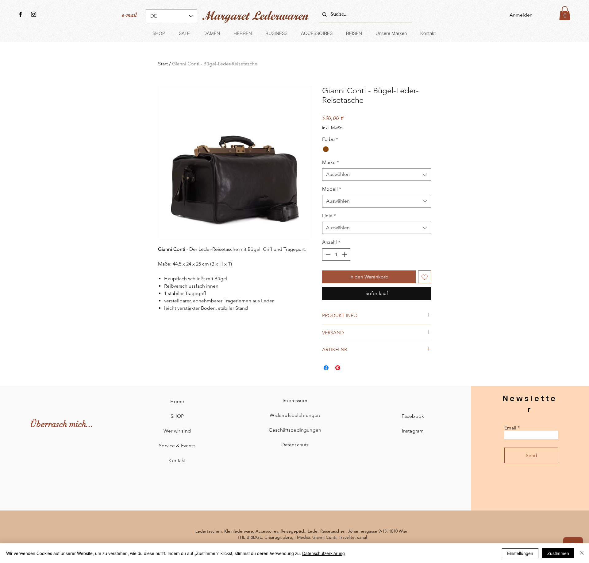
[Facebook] (20, 14)
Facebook (413, 416)
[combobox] (376, 174)
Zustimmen (558, 553)
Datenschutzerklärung (323, 553)
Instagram (413, 431)
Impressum (295, 400)
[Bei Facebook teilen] (326, 367)
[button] (565, 13)
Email (510, 427)
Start (163, 64)
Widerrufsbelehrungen (295, 415)
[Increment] (345, 254)
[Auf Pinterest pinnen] (337, 367)
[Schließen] (581, 553)
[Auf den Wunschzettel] (424, 276)
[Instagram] (33, 14)
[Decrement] (327, 254)
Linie (329, 216)
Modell (331, 189)
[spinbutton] (336, 254)
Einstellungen (520, 553)
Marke (330, 162)
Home (177, 401)
